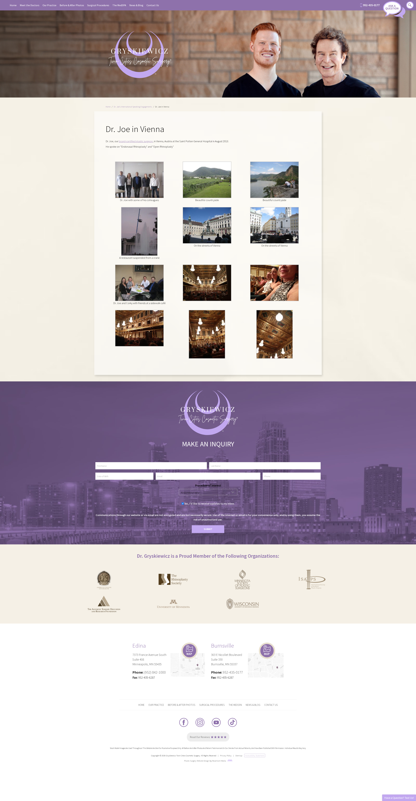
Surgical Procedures (98, 5)
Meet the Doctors (29, 5)
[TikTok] (232, 722)
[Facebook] (183, 722)
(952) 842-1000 (155, 672)
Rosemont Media (219, 760)
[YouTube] (216, 722)
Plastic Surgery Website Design (196, 760)
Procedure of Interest (208, 485)
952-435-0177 (371, 5)
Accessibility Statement (254, 755)
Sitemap (238, 755)
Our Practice (49, 5)
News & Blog (136, 5)
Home (13, 5)
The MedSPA (119, 5)
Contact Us (153, 5)
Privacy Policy (226, 755)
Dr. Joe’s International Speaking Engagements (133, 106)
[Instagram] (200, 722)
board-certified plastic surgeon (136, 141)
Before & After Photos (72, 5)
